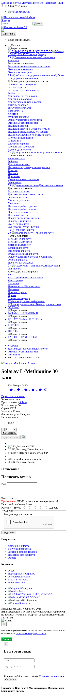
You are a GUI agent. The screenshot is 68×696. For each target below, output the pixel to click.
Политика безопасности (21, 554)
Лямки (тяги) (15, 280)
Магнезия (13, 283)
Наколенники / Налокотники (24, 286)
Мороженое (14, 203)
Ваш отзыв (7, 498)
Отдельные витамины (20, 69)
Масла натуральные (19, 200)
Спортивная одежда (19, 298)
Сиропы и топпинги (19, 221)
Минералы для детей (19, 250)
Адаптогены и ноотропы (22, 84)
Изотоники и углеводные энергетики (29, 167)
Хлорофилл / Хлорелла (21, 146)
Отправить (10, 679)
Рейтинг (6, 507)
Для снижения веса (19, 164)
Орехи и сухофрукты (20, 212)
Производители (17, 582)
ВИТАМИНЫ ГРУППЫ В (23, 313)
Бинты (11, 274)
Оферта (12, 557)
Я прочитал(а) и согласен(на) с (34, 676)
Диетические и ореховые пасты (25, 194)
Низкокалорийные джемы (22, 206)
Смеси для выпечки (19, 224)
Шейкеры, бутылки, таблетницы (26, 301)
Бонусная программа (19, 548)
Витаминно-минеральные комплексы (29, 66)
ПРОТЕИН (14, 331)
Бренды (5, 20)
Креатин (12, 170)
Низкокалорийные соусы (22, 209)
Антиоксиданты (17, 87)
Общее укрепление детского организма (30, 256)
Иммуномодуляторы (19, 107)
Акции (60, 2)
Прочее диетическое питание (24, 218)
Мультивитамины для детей (23, 253)
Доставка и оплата (32, 2)
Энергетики (14, 182)
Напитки (13, 173)
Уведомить (10, 433)
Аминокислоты (16, 158)
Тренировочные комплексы (23, 179)
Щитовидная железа (19, 149)
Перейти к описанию (13, 396)
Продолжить (9, 532)
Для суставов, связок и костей (25, 102)
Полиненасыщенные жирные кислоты (29, 134)
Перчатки (13, 289)
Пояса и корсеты (17, 292)
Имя (3, 484)
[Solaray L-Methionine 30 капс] (18, 363)
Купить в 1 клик (10, 437)
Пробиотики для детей (21, 262)
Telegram (25, 11)
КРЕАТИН (14, 325)
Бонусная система (11, 2)
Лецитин (13, 113)
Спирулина (14, 140)
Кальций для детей (18, 247)
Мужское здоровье (18, 116)
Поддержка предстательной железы (28, 131)
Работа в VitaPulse (18, 579)
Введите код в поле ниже (18, 514)
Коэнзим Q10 (15, 110)
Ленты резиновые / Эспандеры (25, 277)
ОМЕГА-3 (13, 307)
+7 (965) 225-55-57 (41, 51)
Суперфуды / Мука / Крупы (23, 226)
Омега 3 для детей (18, 259)
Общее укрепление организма (25, 119)
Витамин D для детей (20, 238)
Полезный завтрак (18, 215)
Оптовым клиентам (19, 576)
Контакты (24, 603)
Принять (7, 639)
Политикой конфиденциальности (31, 633)
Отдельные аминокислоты (23, 122)
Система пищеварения (20, 137)
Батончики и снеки (19, 191)
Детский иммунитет (19, 244)
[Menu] (9, 46)
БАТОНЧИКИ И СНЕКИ (22, 337)
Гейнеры (13, 161)
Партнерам (50, 2)
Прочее (12, 295)
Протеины (14, 176)
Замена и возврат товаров (22, 551)
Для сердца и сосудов (20, 99)
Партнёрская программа (21, 573)
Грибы (11, 93)
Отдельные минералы (20, 72)
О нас (11, 570)
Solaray (23, 402)
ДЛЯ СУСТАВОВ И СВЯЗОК (25, 319)
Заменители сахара (18, 197)
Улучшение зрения (18, 143)
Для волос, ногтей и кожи (22, 96)
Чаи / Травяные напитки (21, 229)
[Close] (4, 624)
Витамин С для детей (20, 241)
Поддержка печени (18, 125)
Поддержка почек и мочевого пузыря (29, 128)
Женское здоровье (18, 104)
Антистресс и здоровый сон (23, 90)
